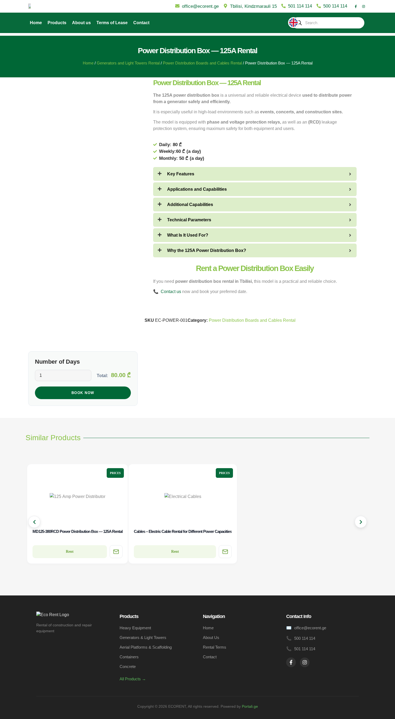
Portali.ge (250, 706)
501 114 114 (304, 648)
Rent (70, 552)
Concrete (128, 666)
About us (81, 22)
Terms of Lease (112, 22)
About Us (211, 637)
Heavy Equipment (135, 628)
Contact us (171, 291)
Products (57, 22)
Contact (141, 22)
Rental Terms (214, 647)
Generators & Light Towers (143, 637)
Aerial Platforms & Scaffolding (146, 647)
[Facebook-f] (356, 6)
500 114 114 (304, 638)
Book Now (82, 393)
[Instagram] (363, 6)
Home (36, 22)
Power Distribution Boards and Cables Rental (202, 63)
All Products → (133, 679)
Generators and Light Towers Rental (128, 63)
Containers (129, 657)
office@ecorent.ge (310, 628)
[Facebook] (291, 662)
